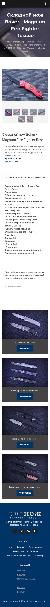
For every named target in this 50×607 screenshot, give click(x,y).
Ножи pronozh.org (15, 41)
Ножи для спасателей (34, 44)
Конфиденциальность (36, 601)
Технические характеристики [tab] (23, 177)
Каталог (30, 41)
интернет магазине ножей (32, 275)
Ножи (39, 41)
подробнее (25, 348)
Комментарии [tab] (13, 286)
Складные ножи (14, 44)
